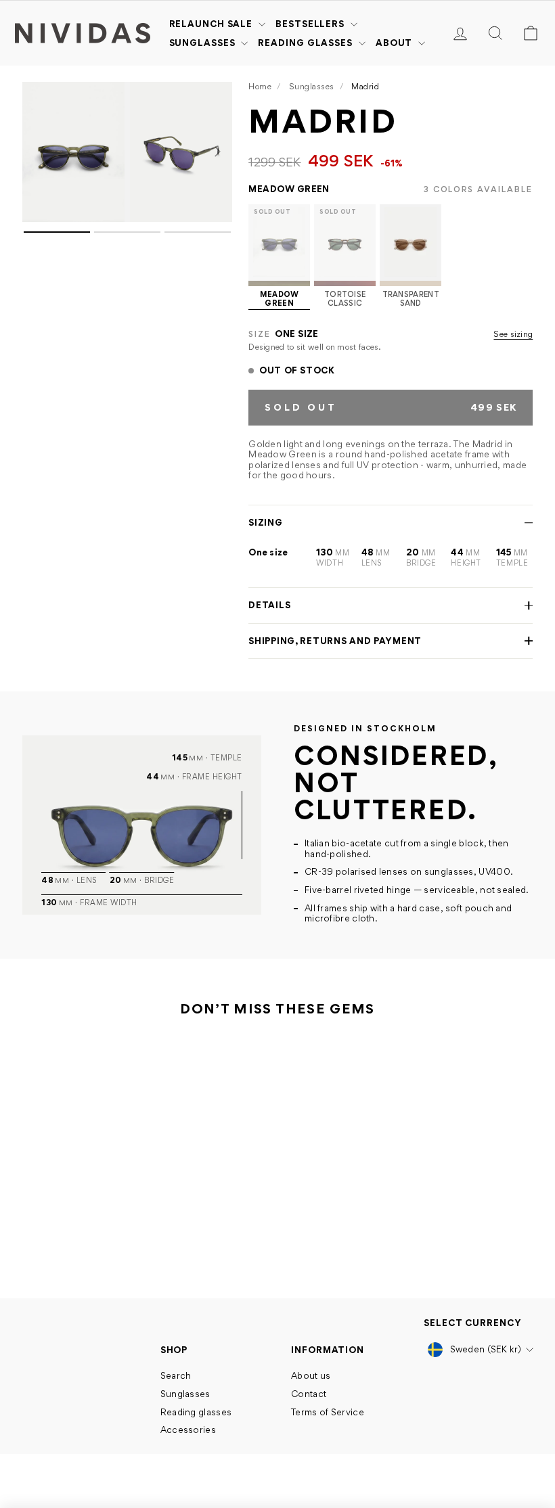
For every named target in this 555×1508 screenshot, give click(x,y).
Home (259, 86)
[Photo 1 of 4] (73, 152)
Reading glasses (306, 42)
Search (176, 1375)
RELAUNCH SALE (212, 23)
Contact (308, 1393)
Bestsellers (311, 23)
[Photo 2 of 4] (181, 152)
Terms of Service (327, 1412)
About (395, 42)
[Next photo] (217, 152)
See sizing (513, 334)
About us (310, 1375)
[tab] (57, 232)
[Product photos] (127, 370)
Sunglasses (203, 42)
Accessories (188, 1429)
